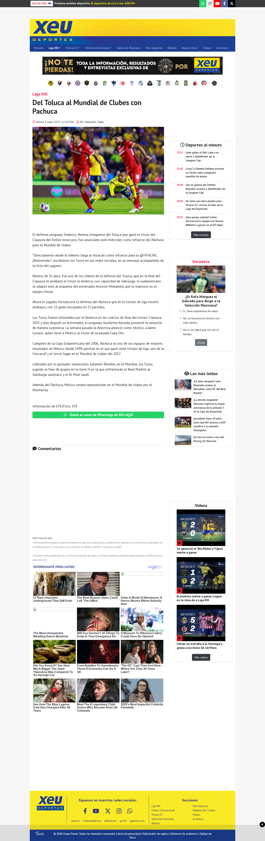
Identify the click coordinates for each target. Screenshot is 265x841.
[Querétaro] (159, 83)
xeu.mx (75, 820)
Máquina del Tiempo (204, 810)
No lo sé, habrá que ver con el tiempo (201, 332)
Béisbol (172, 48)
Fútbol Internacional (97, 48)
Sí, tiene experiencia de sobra (200, 311)
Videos (207, 48)
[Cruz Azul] (78, 83)
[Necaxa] (123, 83)
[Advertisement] (98, 496)
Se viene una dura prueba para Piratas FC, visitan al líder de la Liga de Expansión (204, 204)
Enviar (201, 342)
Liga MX (53, 48)
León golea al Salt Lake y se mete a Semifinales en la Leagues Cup (202, 156)
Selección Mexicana (128, 48)
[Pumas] (150, 83)
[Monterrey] (114, 83)
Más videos (201, 657)
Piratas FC (72, 48)
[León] (105, 83)
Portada (38, 48)
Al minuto (222, 48)
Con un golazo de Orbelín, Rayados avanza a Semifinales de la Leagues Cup (205, 188)
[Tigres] (186, 83)
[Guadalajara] (96, 83)
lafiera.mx (110, 820)
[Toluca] (204, 83)
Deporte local (190, 48)
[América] (51, 83)
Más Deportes (154, 48)
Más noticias (201, 235)
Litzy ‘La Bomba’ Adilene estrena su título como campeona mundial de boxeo (205, 172)
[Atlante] (60, 83)
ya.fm (123, 820)
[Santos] (177, 83)
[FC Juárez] (87, 83)
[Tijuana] (195, 83)
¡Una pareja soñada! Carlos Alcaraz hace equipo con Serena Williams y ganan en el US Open (204, 221)
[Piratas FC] (214, 83)
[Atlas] (69, 83)
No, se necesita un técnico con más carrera (201, 320)
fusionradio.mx (92, 820)
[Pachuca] (132, 83)
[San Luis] (168, 83)
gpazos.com (137, 820)
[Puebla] (141, 83)
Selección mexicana (163, 819)
